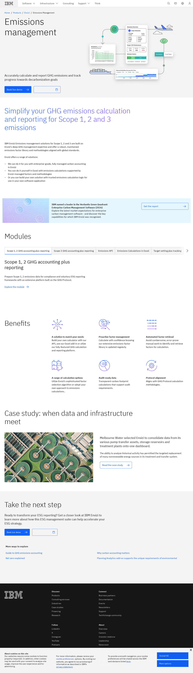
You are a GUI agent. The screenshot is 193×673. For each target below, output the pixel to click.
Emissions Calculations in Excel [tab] (133, 250)
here (128, 661)
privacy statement (64, 667)
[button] (182, 3)
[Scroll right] (187, 250)
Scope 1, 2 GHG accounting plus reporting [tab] (28, 250)
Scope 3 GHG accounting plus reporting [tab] (74, 250)
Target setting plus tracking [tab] (167, 250)
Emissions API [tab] (105, 250)
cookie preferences (65, 659)
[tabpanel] (96, 284)
